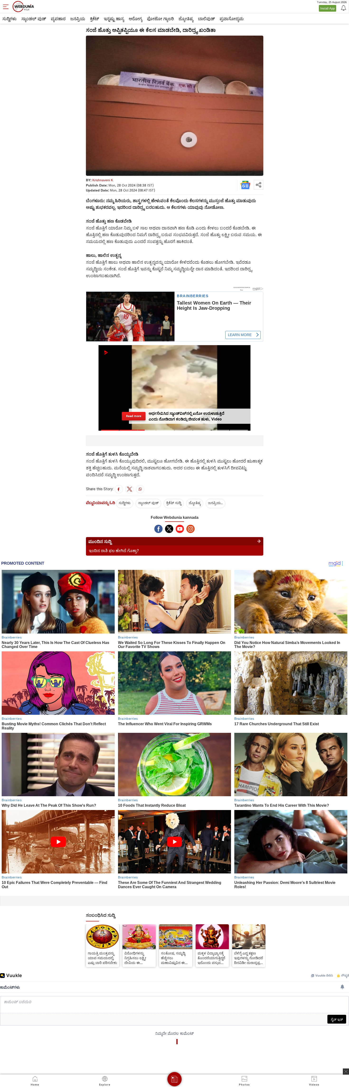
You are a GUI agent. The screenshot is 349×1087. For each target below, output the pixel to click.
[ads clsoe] (346, 1071)
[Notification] (343, 7)
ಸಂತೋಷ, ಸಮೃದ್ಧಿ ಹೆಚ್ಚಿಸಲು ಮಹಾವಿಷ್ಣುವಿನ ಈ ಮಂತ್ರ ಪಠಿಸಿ (173, 958)
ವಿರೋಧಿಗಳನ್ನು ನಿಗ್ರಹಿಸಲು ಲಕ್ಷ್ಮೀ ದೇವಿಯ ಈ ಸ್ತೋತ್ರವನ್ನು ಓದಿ (135, 958)
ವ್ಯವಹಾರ (58, 18)
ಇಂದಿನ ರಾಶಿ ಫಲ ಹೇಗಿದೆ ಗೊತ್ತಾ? (114, 550)
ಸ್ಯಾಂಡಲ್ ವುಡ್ (33, 18)
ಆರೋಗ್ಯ (135, 18)
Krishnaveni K (102, 180)
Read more (133, 416)
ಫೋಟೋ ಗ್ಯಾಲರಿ (160, 18)
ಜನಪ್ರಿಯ (77, 18)
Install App (327, 8)
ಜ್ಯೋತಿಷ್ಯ (186, 18)
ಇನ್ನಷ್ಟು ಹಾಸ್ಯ (114, 18)
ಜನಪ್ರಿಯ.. (215, 502)
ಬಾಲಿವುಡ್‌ (206, 18)
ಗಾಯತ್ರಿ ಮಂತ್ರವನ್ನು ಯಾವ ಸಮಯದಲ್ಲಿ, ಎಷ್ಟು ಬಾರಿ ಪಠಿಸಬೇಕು (102, 958)
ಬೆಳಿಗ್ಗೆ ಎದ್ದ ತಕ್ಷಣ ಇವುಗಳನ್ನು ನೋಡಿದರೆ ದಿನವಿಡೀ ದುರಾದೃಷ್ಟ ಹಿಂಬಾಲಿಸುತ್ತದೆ (248, 958)
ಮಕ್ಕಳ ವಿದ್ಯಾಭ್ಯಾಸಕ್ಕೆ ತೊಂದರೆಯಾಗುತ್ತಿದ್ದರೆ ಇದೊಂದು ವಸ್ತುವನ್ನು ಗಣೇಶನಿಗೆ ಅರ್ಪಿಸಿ (211, 958)
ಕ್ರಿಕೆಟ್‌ (94, 18)
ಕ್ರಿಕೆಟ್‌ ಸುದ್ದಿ (173, 502)
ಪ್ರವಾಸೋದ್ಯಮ (232, 18)
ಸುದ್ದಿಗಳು (9, 18)
